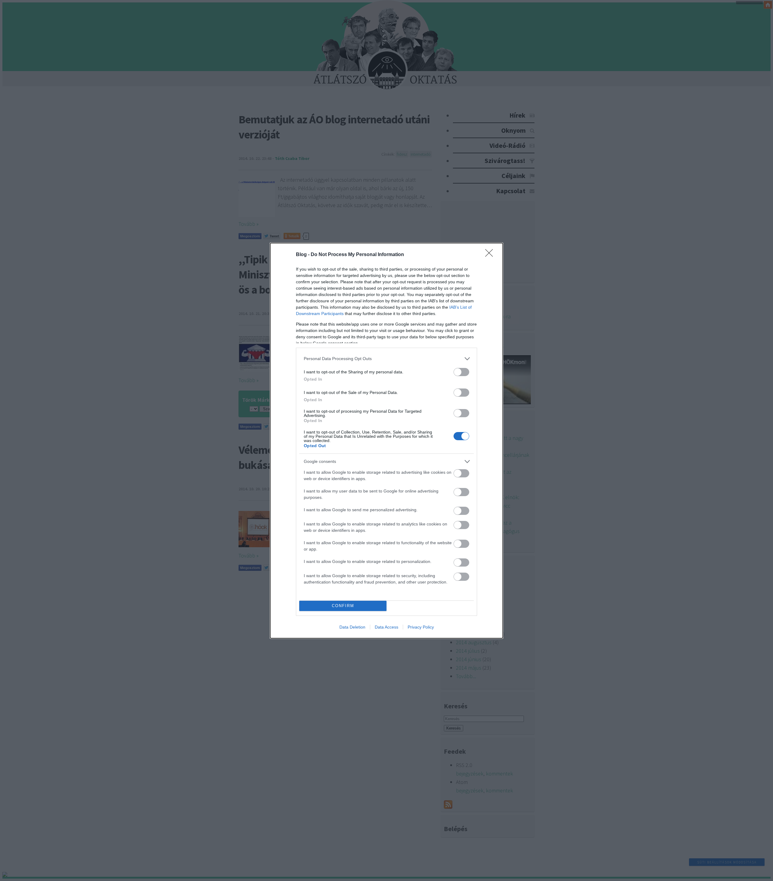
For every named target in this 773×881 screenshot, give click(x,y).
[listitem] (386, 359)
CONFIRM (343, 605)
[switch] (461, 372)
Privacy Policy (421, 627)
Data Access (386, 627)
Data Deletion (352, 627)
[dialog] (386, 440)
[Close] (491, 255)
